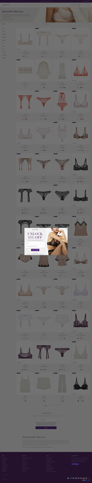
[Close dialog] (66, 229)
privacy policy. (41, 254)
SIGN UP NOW (35, 250)
